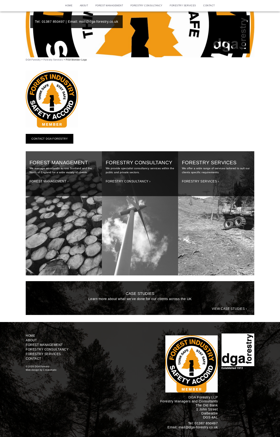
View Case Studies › (229, 308)
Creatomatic (50, 370)
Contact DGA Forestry (49, 138)
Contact (209, 5)
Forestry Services (183, 5)
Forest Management (109, 5)
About (84, 5)
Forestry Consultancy (146, 5)
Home (68, 5)
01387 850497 (53, 21)
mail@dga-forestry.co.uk (98, 21)
